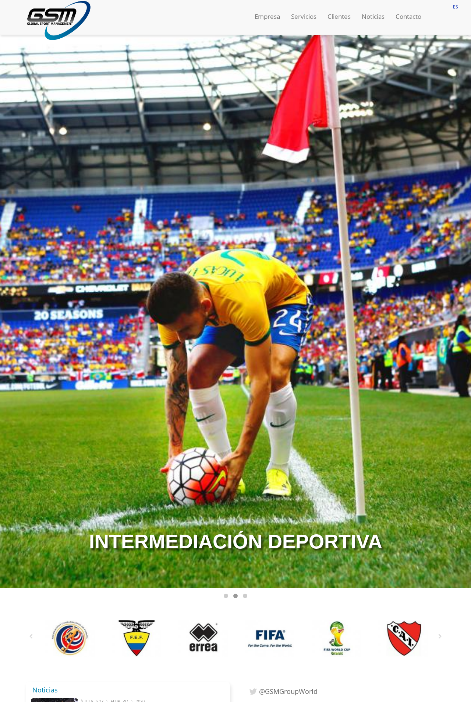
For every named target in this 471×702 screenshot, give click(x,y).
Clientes (339, 16)
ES (455, 7)
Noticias (373, 16)
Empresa (267, 16)
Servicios (303, 16)
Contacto (408, 16)
